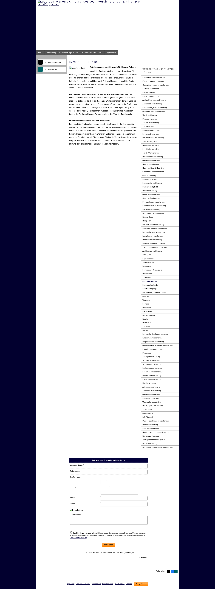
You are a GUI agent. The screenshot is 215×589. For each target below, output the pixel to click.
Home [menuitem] (40, 53)
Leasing (145, 330)
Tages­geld (146, 300)
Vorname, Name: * (77, 465)
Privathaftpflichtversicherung (153, 138)
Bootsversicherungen (150, 134)
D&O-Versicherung (149, 443)
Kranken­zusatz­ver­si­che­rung (153, 81)
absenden (108, 545)
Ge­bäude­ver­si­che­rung (151, 160)
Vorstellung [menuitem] (51, 53)
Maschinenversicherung (151, 376)
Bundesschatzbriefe (150, 285)
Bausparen (146, 266)
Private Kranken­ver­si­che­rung (153, 77)
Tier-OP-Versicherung (150, 153)
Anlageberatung (148, 262)
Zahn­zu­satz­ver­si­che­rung (152, 104)
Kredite (145, 319)
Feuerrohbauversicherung (152, 372)
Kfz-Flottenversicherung (151, 379)
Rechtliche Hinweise (83, 584)
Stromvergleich (148, 409)
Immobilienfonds (149, 281)
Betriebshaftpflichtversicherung (154, 206)
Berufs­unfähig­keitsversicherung (154, 108)
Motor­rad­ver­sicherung (150, 130)
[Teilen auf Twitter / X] (168, 571)
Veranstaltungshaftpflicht (151, 402)
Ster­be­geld (146, 255)
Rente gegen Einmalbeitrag (152, 406)
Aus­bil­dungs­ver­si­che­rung (152, 251)
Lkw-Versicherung (149, 383)
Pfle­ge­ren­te (146, 353)
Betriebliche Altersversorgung (153, 232)
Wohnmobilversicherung (151, 364)
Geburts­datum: (75, 471)
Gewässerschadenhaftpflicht (153, 172)
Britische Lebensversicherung (153, 243)
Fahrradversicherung (150, 428)
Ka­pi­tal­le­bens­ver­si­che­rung (152, 236)
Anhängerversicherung (151, 357)
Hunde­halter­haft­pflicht (150, 145)
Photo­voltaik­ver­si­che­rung (152, 183)
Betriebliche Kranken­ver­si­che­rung (155, 334)
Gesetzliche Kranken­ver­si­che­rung (155, 85)
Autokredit (146, 326)
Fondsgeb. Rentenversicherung (154, 228)
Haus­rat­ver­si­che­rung (150, 164)
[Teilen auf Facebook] (172, 571)
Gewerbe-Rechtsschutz (151, 198)
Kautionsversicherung (150, 398)
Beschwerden (119, 584)
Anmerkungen (75, 514)
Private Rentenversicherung (153, 225)
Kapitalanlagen (147, 259)
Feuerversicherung (149, 179)
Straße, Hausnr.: (76, 477)
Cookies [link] (129, 584)
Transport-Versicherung (151, 391)
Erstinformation (107, 584)
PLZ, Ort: (73, 487)
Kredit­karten (147, 311)
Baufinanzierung (148, 315)
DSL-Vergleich (147, 417)
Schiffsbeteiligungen (150, 289)
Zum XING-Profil (50, 69)
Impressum (70, 584)
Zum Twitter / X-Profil (52, 62)
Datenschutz (96, 584)
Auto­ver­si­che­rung (149, 126)
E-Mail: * (73, 503)
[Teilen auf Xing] (176, 571)
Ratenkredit (146, 323)
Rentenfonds (147, 274)
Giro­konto (146, 296)
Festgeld (145, 304)
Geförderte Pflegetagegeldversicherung (157, 345)
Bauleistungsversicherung (152, 368)
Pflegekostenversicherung (152, 349)
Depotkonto (146, 308)
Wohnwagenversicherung (152, 360)
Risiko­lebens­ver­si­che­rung (152, 240)
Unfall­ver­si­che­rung (149, 115)
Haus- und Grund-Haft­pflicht (153, 168)
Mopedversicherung (150, 425)
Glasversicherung (149, 175)
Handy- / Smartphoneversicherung (155, 432)
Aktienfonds (146, 277)
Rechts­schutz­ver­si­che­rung (152, 157)
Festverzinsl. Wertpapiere (152, 270)
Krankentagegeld (148, 92)
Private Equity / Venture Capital (154, 292)
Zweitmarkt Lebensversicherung (154, 247)
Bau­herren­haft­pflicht (150, 187)
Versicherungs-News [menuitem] (68, 53)
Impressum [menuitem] (111, 53)
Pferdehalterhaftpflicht (150, 149)
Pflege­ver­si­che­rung (149, 119)
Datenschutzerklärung (78, 538)
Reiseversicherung (149, 191)
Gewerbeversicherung (151, 194)
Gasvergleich (147, 413)
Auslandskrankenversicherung (154, 100)
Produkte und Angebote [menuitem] (92, 53)
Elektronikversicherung (151, 209)
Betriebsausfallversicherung (153, 213)
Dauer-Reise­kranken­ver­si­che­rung (155, 421)
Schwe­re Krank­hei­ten (150, 89)
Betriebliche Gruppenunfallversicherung (157, 447)
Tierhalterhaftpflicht (149, 141)
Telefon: (73, 497)
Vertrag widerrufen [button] (141, 584)
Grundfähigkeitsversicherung (153, 111)
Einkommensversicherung (152, 338)
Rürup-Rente (147, 221)
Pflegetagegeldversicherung (153, 342)
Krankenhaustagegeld (150, 96)
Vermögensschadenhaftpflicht (153, 440)
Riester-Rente (147, 217)
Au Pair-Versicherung (150, 123)
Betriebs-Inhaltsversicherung (153, 202)
